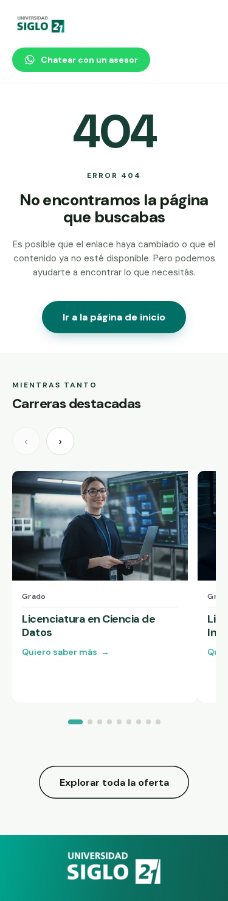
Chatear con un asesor (89, 59)
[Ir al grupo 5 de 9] (119, 721)
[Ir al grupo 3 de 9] (99, 721)
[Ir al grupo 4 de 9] (109, 721)
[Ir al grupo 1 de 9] (75, 721)
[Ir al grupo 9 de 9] (158, 721)
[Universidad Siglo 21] (41, 24)
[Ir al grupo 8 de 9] (148, 721)
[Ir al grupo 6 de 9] (128, 721)
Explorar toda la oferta (114, 782)
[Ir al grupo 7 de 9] (138, 721)
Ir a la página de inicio (114, 317)
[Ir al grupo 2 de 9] (90, 721)
